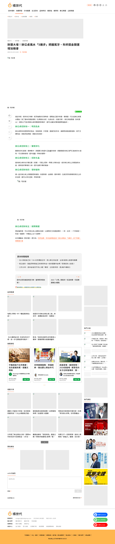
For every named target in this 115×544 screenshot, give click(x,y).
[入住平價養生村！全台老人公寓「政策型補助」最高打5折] (87, 368)
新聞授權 (41, 535)
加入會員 (18, 526)
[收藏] (9, 132)
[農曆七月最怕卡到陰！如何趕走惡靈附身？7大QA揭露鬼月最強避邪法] (19, 401)
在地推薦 (27, 11)
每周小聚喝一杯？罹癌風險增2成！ (18, 314)
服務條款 (48, 535)
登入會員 (25, 526)
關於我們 (80, 535)
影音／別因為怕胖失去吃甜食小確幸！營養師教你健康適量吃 (44, 338)
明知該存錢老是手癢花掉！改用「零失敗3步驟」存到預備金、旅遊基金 (69, 412)
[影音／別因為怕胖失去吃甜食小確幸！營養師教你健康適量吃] (44, 327)
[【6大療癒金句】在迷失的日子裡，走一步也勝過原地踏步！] (19, 327)
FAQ (33, 535)
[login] (103, 5)
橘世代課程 (19, 524)
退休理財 (11, 11)
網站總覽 (87, 535)
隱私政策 (58, 526)
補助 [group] (31, 16)
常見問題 (41, 526)
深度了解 (26, 379)
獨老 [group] (36, 16)
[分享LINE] (9, 121)
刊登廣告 (27, 535)
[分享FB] (9, 116)
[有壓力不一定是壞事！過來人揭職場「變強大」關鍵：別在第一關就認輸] (70, 424)
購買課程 (89, 5)
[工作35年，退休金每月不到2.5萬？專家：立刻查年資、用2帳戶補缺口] (87, 357)
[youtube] (100, 5)
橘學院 (56, 11)
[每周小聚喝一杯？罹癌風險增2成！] (19, 303)
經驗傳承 (25, 41)
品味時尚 (43, 11)
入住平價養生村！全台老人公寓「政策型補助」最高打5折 (99, 368)
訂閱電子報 (33, 526)
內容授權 (34, 521)
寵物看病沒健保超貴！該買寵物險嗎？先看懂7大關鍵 (44, 412)
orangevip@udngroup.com (23, 518)
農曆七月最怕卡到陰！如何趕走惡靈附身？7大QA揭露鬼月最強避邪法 (18, 412)
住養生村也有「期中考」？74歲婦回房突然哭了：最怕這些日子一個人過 (99, 362)
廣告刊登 (26, 521)
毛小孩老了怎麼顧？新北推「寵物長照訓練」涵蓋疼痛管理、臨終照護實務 (99, 345)
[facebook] (94, 5)
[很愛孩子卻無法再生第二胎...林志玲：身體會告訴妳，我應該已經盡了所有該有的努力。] (44, 303)
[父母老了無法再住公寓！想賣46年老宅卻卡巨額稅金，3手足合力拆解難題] (19, 424)
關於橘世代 (19, 521)
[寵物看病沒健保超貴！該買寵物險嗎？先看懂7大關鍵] (44, 401)
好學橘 (17, 41)
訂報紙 (74, 535)
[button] (106, 5)
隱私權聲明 (61, 535)
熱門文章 (87, 328)
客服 (36, 535)
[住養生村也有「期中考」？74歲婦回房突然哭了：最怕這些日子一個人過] (87, 363)
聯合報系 (68, 535)
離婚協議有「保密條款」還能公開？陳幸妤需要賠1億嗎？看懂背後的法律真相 (44, 435)
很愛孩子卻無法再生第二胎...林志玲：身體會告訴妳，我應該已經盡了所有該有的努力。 (44, 314)
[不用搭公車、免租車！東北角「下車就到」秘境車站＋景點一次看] (87, 340)
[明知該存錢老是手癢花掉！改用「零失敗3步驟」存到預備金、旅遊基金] (70, 401)
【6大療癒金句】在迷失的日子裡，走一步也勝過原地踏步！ (18, 338)
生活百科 (35, 11)
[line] (97, 5)
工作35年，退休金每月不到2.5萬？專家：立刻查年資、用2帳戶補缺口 (99, 357)
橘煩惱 (49, 11)
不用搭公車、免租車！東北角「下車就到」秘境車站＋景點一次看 (99, 339)
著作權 (54, 535)
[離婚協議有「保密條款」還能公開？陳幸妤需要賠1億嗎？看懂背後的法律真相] (44, 424)
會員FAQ (26, 524)
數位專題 (63, 11)
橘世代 (9, 41)
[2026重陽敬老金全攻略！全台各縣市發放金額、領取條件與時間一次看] (87, 334)
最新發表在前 (76, 498)
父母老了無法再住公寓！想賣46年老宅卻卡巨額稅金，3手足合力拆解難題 (19, 435)
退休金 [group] (17, 16)
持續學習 (19, 11)
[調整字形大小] (9, 138)
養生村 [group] (10, 16)
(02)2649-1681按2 (39, 518)
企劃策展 (71, 11)
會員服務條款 (50, 526)
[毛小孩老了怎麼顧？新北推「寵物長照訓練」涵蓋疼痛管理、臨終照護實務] (87, 345)
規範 (8, 491)
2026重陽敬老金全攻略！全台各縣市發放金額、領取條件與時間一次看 (99, 334)
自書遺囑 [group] (24, 16)
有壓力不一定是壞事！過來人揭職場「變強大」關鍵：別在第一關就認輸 (69, 435)
